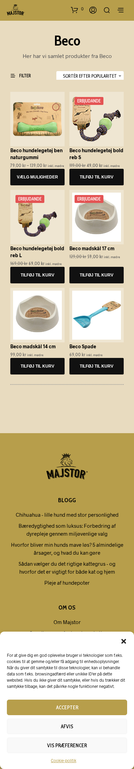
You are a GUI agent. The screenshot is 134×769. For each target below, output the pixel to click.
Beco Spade (82, 346)
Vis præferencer (67, 745)
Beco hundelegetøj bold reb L (37, 251)
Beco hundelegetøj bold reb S (96, 153)
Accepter (67, 707)
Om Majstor (67, 622)
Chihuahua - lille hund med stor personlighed (67, 515)
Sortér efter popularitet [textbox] (90, 76)
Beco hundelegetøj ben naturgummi (36, 153)
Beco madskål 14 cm (33, 346)
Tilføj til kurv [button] (96, 177)
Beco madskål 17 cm (91, 248)
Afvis (67, 726)
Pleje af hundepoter (67, 583)
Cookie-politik (63, 760)
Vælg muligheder (37, 177)
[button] (123, 640)
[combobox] (90, 76)
